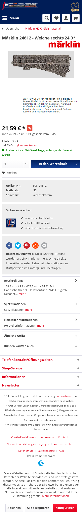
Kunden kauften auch (19, 346)
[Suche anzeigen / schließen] (46, 18)
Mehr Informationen (55, 496)
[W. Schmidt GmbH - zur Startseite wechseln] (20, 6)
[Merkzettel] (56, 18)
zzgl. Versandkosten (25, 145)
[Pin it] (26, 247)
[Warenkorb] (76, 18)
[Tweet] (18, 247)
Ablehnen (14, 508)
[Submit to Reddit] (35, 247)
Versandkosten (65, 396)
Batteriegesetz (46, 451)
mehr (22, 294)
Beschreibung (13, 280)
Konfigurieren (65, 508)
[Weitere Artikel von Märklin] (64, 44)
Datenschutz (25, 451)
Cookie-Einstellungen (23, 437)
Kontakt (63, 437)
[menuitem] (10, 18)
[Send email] (44, 247)
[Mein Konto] (66, 18)
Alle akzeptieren (38, 508)
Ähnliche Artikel (15, 336)
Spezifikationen (15, 304)
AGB (61, 451)
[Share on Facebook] (9, 247)
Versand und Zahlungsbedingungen (28, 444)
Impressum (47, 437)
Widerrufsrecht (63, 444)
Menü (14, 18)
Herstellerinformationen (21, 320)
